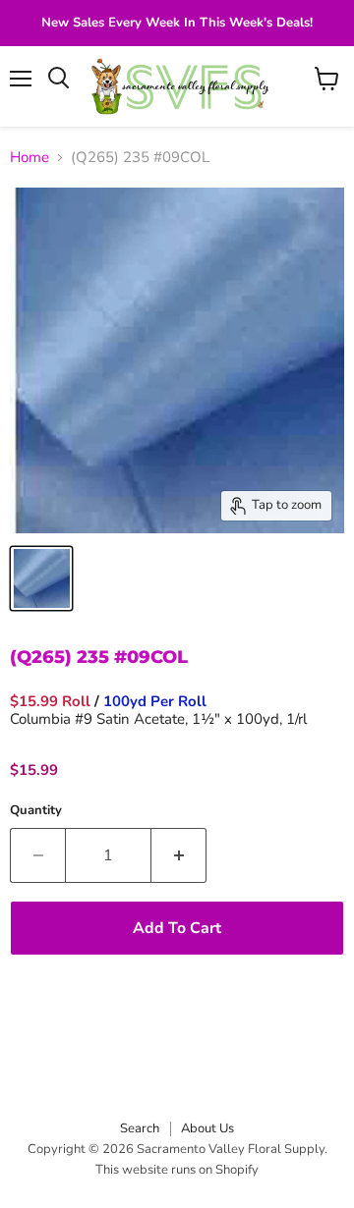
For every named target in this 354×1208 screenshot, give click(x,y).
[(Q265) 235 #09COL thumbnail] (41, 578)
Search (139, 1128)
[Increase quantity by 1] (178, 855)
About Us (207, 1128)
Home (29, 157)
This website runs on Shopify (177, 1170)
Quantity (36, 810)
